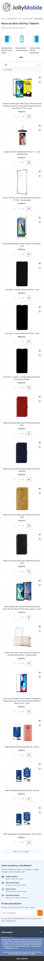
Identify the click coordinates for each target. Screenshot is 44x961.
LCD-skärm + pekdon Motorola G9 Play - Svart (22, 333)
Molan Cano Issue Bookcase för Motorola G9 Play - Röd (22, 424)
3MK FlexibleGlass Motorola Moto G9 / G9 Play (22, 790)
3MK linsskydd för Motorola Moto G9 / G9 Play (22, 747)
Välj (5, 65)
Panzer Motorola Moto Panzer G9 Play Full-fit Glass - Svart (22, 245)
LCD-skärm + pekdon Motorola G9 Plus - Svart (22, 290)
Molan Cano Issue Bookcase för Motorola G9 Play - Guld (22, 516)
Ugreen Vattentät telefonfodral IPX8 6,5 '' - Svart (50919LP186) (22, 153)
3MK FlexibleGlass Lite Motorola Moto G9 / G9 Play (22, 834)
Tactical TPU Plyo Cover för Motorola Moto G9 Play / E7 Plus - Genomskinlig (22, 199)
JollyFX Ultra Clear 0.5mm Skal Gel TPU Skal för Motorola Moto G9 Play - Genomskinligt (22, 654)
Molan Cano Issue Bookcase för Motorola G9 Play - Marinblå (22, 470)
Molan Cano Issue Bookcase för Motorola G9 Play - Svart (22, 562)
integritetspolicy (23, 948)
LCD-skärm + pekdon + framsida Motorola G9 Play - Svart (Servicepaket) (22, 378)
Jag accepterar (22, 958)
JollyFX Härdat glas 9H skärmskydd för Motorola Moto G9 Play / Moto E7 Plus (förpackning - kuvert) (22, 608)
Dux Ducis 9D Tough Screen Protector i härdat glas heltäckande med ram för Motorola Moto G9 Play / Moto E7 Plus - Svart (22, 701)
